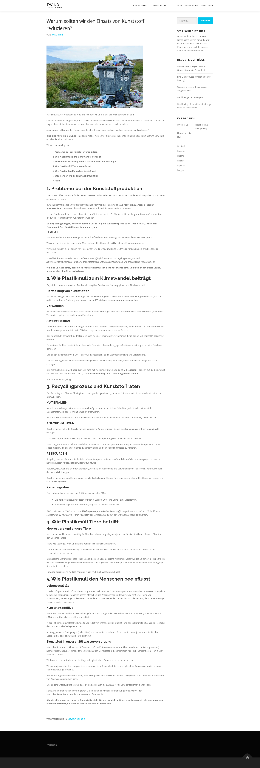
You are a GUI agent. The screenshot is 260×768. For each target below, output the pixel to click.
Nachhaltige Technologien (190, 97)
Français (181, 151)
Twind (52, 5)
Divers (180, 124)
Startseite (140, 6)
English (180, 160)
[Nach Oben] (247, 757)
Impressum (51, 744)
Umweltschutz (161, 6)
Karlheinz (57, 35)
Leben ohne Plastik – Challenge (195, 6)
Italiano (180, 155)
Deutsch (181, 146)
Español (181, 165)
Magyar (181, 170)
